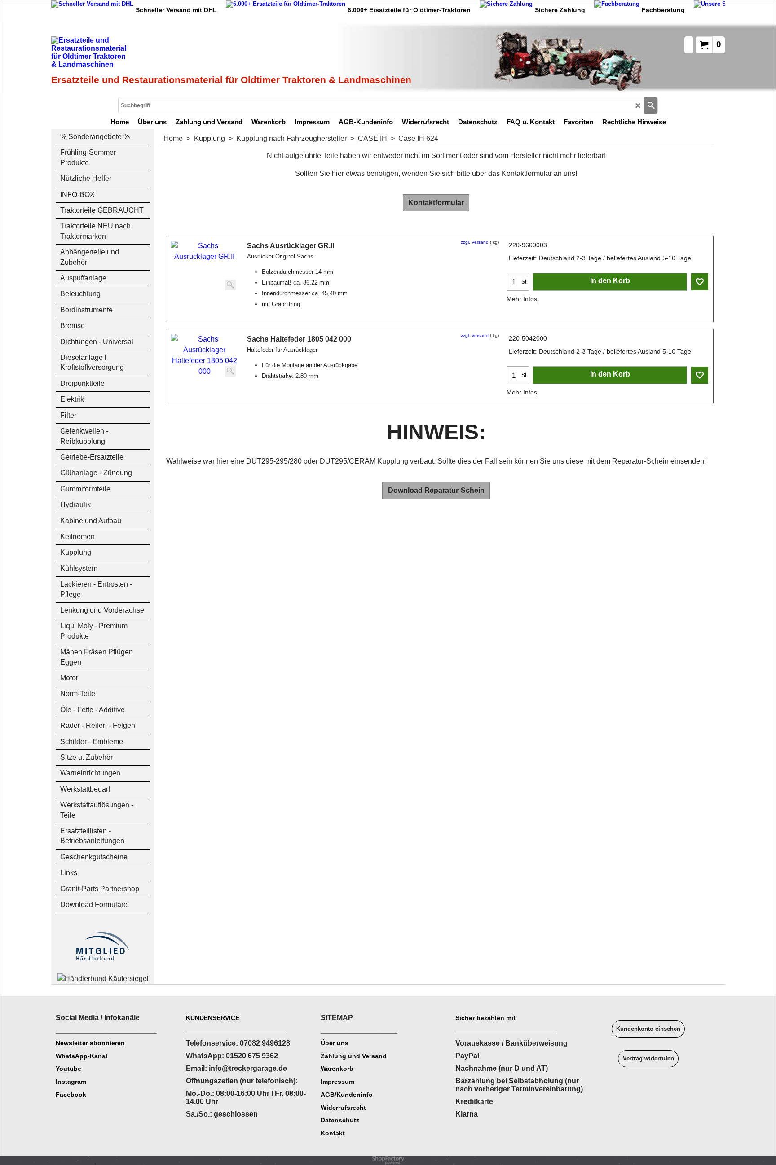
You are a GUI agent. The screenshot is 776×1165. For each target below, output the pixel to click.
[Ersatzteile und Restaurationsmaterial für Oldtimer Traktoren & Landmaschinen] (152, 54)
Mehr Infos (522, 298)
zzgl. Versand (475, 242)
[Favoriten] (699, 281)
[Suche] (650, 105)
